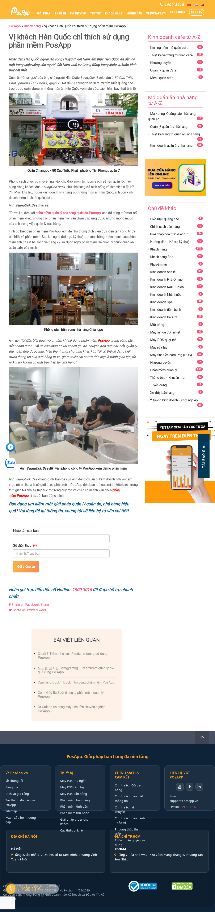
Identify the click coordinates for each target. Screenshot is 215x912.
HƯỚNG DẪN (134, 13)
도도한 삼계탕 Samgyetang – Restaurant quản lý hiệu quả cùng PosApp (76, 670)
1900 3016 (188, 807)
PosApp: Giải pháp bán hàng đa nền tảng (107, 756)
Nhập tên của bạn (26, 531)
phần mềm (44, 213)
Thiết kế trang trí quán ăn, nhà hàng (175, 134)
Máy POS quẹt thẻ (163, 340)
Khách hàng (158, 249)
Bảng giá (11, 787)
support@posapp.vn (184, 801)
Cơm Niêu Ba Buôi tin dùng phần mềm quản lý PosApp (71, 695)
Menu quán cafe (161, 78)
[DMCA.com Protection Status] (189, 886)
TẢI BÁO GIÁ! (204, 456)
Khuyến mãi (158, 264)
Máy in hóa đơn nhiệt (165, 332)
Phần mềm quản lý (163, 370)
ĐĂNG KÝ (196, 12)
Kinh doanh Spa (161, 302)
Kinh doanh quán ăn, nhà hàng (171, 146)
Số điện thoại (25, 545)
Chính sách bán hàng (165, 227)
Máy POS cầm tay (72, 787)
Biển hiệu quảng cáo (164, 219)
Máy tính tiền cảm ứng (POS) (171, 355)
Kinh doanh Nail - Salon (167, 287)
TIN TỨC (95, 13)
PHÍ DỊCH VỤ (78, 13)
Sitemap (11, 811)
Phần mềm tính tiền (74, 806)
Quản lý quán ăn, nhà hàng (168, 127)
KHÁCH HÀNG (113, 13)
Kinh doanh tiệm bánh (165, 310)
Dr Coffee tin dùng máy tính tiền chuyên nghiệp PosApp (71, 709)
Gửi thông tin (26, 566)
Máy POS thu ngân (73, 781)
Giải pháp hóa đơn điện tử (168, 234)
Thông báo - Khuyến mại (167, 378)
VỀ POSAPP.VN (156, 13)
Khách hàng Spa (161, 257)
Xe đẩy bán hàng (162, 393)
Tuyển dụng (158, 385)
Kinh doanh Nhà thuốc (165, 295)
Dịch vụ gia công (17, 794)
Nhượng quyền (160, 63)
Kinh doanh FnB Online (166, 280)
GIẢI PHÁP (44, 13)
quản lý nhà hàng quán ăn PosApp (76, 213)
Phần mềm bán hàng (75, 800)
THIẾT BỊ (60, 13)
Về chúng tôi (14, 781)
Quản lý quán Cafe (163, 70)
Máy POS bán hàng (73, 794)
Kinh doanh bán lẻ (163, 272)
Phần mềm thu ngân (74, 813)
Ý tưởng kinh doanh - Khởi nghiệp (174, 400)
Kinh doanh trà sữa (163, 317)
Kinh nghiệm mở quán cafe (169, 48)
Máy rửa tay (158, 347)
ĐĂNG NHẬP (178, 12)
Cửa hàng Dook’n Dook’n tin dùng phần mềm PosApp (76, 682)
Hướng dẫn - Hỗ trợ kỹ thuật (170, 242)
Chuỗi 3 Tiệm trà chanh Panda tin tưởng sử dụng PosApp (73, 656)
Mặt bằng (157, 325)
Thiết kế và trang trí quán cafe (171, 55)
